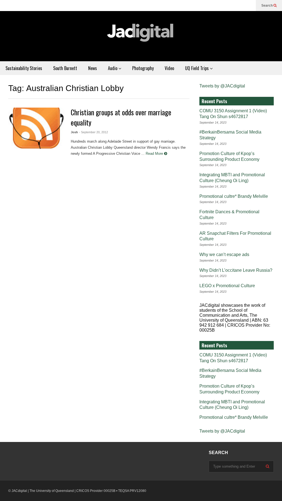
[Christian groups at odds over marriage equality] (36, 128)
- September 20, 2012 (93, 132)
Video (169, 68)
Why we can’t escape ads (224, 254)
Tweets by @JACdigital (222, 86)
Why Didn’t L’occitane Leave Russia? (235, 270)
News (92, 68)
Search (267, 5)
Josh (74, 132)
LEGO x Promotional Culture (227, 285)
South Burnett (65, 68)
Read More (155, 153)
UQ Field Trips (197, 68)
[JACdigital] (141, 36)
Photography (143, 68)
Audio (113, 68)
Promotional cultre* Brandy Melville (233, 196)
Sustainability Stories (24, 68)
